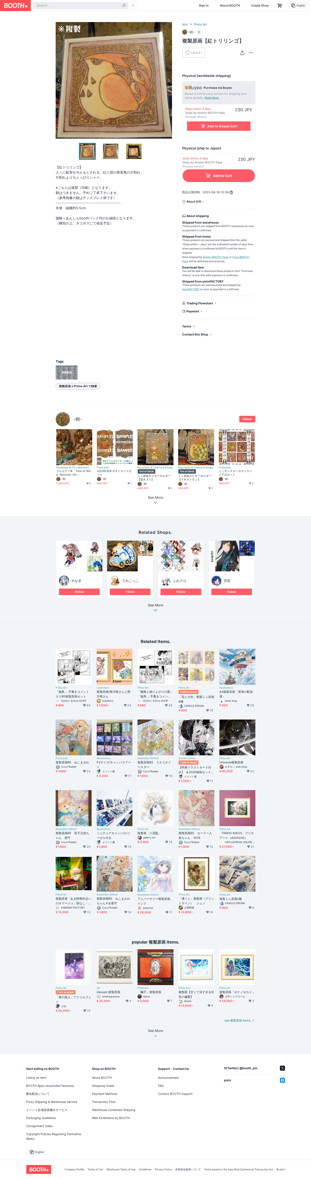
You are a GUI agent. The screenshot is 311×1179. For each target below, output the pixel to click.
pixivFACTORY (191, 289)
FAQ (161, 1085)
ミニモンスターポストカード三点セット (235, 472)
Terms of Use (95, 1169)
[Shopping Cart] (279, 5)
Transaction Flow (103, 1102)
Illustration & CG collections (72, 467)
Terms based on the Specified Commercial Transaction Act (238, 1169)
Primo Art (200, 24)
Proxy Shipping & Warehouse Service (51, 1102)
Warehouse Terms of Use (121, 1169)
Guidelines (145, 1169)
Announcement (168, 1077)
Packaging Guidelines (41, 1118)
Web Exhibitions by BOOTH (111, 1118)
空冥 (227, 581)
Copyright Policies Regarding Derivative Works (53, 1136)
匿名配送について (38, 1093)
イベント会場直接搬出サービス (46, 1110)
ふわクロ (179, 581)
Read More (212, 97)
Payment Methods (104, 1093)
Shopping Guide (103, 1085)
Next (168, 80)
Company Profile (74, 1169)
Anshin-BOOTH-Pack (215, 257)
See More (155, 605)
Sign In (204, 5)
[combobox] (80, 5)
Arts (185, 24)
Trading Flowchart (199, 303)
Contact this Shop (195, 334)
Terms (186, 326)
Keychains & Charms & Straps (155, 467)
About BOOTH (230, 5)
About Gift (193, 201)
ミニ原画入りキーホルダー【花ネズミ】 (154, 477)
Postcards (103, 467)
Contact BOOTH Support (175, 1093)
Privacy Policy (163, 1169)
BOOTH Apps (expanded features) (50, 1085)
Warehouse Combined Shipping (113, 1110)
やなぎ (76, 581)
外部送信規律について (188, 1169)
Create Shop (260, 5)
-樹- (77, 419)
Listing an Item (36, 1077)
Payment (192, 311)
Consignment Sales (39, 1126)
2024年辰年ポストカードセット (114, 472)
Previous (59, 80)
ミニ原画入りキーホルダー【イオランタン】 (194, 477)
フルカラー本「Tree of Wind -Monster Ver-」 (73, 472)
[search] (124, 6)
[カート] (199, 32)
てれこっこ (130, 581)
